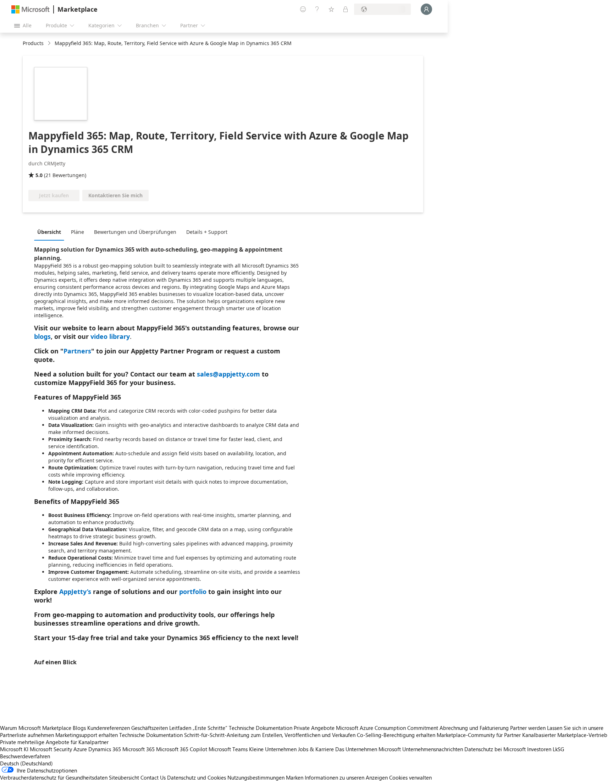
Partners (77, 351)
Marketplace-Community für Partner (479, 734)
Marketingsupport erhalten (86, 734)
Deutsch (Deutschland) (26, 763)
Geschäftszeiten (149, 727)
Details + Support (206, 232)
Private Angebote (314, 727)
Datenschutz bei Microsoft (495, 749)
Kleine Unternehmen (273, 749)
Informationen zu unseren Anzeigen (346, 777)
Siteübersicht (124, 777)
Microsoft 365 (138, 749)
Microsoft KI (14, 749)
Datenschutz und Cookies (196, 777)
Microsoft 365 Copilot (181, 749)
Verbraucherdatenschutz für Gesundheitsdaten (53, 777)
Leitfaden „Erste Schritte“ (198, 727)
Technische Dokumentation (260, 727)
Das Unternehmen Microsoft (368, 749)
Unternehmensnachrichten (432, 749)
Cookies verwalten (410, 777)
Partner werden (528, 727)
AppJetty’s (75, 591)
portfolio (192, 591)
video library (110, 336)
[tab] (51, 232)
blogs (42, 336)
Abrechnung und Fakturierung (474, 727)
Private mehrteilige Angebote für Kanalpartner (54, 742)
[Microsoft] (30, 9)
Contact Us (153, 777)
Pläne (77, 232)
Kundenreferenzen (108, 727)
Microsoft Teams (228, 749)
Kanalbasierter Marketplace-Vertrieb (564, 734)
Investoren (539, 749)
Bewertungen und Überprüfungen (135, 232)
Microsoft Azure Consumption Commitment (388, 727)
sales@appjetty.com (228, 374)
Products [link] (33, 43)
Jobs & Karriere (316, 749)
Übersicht (49, 232)
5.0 (39, 175)
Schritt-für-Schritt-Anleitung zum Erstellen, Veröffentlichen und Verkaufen (269, 734)
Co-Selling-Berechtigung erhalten (396, 734)
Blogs (79, 727)
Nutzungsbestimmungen (256, 777)
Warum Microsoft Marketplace (35, 727)
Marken (294, 777)
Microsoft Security (51, 749)
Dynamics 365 (104, 749)
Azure (80, 749)
